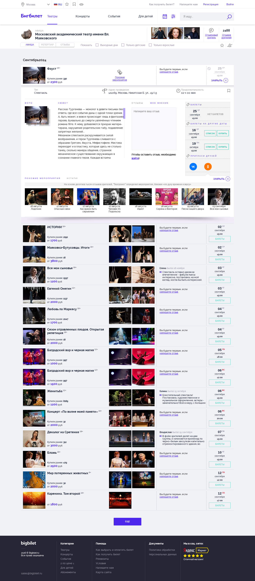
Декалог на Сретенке (65, 432)
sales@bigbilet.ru (31, 573)
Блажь (53, 452)
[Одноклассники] (208, 166)
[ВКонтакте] (193, 166)
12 (220, 473)
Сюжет (63, 103)
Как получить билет (108, 554)
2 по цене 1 (67, 563)
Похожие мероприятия (120, 78)
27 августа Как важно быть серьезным (88, 209)
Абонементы (68, 572)
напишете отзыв (169, 71)
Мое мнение (159, 103)
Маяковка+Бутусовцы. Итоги (70, 247)
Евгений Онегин (61, 288)
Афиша (30, 44)
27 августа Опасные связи (62, 207)
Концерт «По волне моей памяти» (74, 411)
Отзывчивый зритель (211, 36)
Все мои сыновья (62, 268)
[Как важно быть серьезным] (88, 196)
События (114, 16)
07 (220, 432)
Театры (52, 16)
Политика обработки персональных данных (163, 552)
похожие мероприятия (42, 178)
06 (220, 370)
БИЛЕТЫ (219, 239)
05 (220, 350)
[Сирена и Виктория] (167, 196)
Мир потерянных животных (69, 473)
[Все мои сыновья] (219, 196)
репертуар (47, 44)
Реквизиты (102, 558)
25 (220, 68)
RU (60, 4)
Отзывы (137, 103)
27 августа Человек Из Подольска (114, 209)
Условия (101, 563)
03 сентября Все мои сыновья (219, 207)
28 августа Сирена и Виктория (166, 207)
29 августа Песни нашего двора (193, 207)
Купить (223, 133)
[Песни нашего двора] (193, 196)
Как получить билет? (161, 4)
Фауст (53, 68)
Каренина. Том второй (65, 493)
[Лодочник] (36, 196)
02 (220, 227)
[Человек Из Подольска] (114, 196)
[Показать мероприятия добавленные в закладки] (74, 4)
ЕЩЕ (127, 521)
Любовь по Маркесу (64, 309)
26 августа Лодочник (36, 207)
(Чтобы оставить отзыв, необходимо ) (154, 156)
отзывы (65, 44)
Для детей (146, 16)
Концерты (83, 16)
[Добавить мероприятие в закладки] (228, 90)
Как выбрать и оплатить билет (115, 549)
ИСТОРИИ (56, 227)
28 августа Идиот (140, 207)
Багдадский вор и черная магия (72, 350)
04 (220, 309)
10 (220, 452)
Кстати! (72, 178)
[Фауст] (36, 114)
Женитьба (56, 391)
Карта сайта (103, 572)
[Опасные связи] (62, 196)
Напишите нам (189, 4)
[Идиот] (140, 196)
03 (220, 268)
